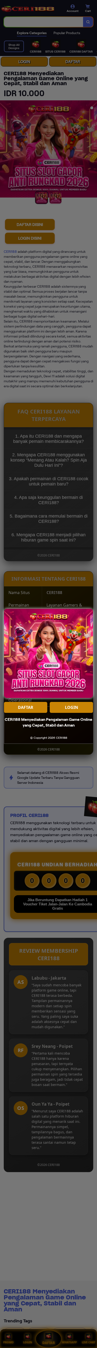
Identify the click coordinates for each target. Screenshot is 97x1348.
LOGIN (71, 707)
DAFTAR (25, 707)
